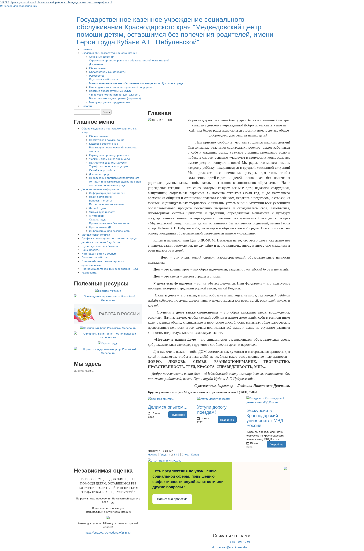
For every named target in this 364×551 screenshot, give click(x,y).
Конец (195, 454)
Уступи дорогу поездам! (212, 409)
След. (185, 454)
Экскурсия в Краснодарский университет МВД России (264, 417)
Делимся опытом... (167, 406)
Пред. (163, 454)
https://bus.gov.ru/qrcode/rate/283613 (108, 532)
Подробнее (178, 414)
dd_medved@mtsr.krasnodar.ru (231, 547)
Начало (152, 454)
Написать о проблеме (172, 499)
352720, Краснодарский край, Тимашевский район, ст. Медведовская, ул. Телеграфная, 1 (56, 2)
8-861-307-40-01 (240, 541)
